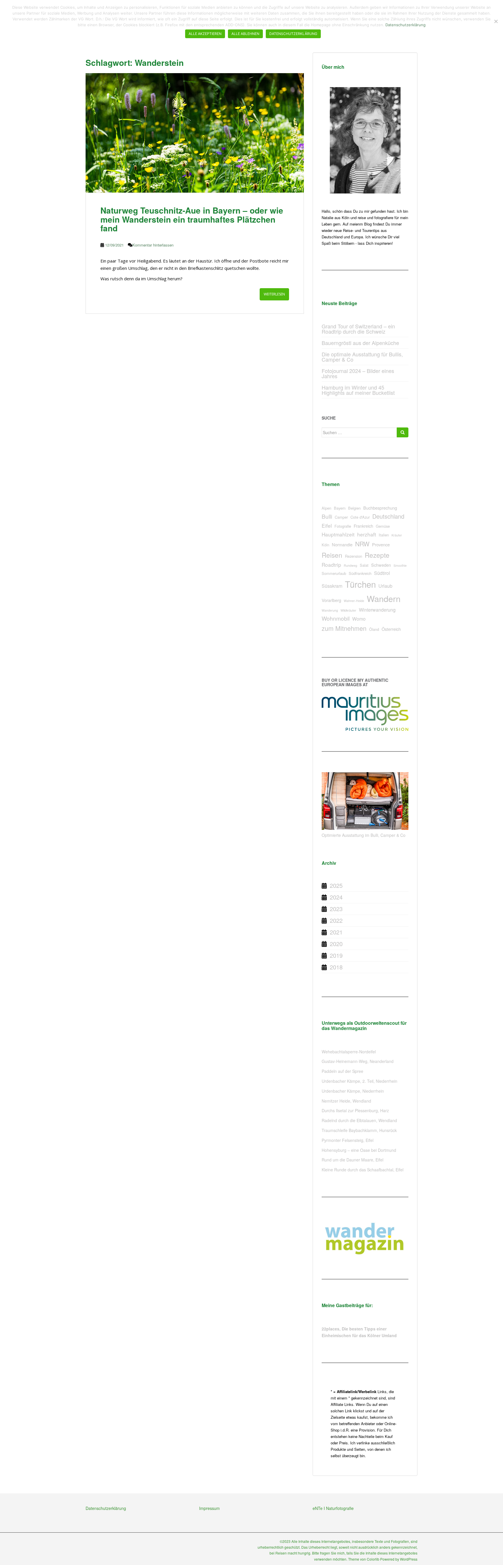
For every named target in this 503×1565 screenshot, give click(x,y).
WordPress (408, 1559)
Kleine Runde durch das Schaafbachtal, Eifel (362, 1170)
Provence (381, 544)
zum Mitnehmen (344, 628)
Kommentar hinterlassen (152, 245)
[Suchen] (402, 432)
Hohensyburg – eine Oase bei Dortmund (359, 1150)
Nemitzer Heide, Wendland (346, 1101)
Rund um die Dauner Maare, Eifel (352, 1160)
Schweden (381, 565)
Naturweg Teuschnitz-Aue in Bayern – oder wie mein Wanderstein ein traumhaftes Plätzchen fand (191, 219)
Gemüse (383, 526)
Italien (384, 535)
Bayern (340, 508)
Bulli (327, 516)
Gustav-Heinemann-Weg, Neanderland (358, 1061)
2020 (336, 943)
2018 (336, 967)
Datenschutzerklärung (106, 1508)
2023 (336, 908)
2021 (336, 932)
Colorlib (373, 1559)
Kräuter (397, 535)
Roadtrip (331, 564)
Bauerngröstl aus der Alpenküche (360, 342)
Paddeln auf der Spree (342, 1071)
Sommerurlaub (334, 573)
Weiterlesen (274, 294)
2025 (336, 885)
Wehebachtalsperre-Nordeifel (349, 1052)
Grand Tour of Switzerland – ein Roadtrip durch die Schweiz (358, 328)
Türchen (360, 584)
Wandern (384, 598)
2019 (336, 955)
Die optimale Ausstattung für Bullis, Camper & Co (362, 356)
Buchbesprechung (380, 508)
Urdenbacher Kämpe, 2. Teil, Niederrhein (359, 1081)
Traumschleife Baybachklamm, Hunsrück (359, 1130)
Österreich (391, 629)
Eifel (327, 525)
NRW (362, 543)
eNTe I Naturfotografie (333, 1508)
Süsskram (332, 585)
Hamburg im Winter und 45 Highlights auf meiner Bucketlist (358, 389)
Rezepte (377, 554)
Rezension (353, 556)
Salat (364, 565)
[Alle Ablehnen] (496, 21)
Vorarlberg (331, 600)
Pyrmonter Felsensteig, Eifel (347, 1140)
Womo (359, 618)
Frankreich (363, 526)
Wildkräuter (348, 610)
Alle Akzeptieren (205, 33)
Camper (341, 517)
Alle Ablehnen (245, 33)
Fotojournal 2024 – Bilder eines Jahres (358, 373)
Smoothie (400, 565)
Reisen (332, 554)
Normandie (342, 544)
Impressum (209, 1508)
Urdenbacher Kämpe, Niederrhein (353, 1091)
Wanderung (330, 610)
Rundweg (350, 565)
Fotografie (342, 526)
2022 (336, 920)
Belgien (354, 508)
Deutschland (388, 516)
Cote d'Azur (360, 517)
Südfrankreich (360, 573)
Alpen (326, 508)
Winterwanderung (377, 609)
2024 (336, 897)
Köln (325, 545)
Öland (374, 629)
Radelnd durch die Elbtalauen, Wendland (359, 1120)
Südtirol (382, 573)
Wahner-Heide (354, 600)
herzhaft (366, 534)
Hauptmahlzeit (338, 534)
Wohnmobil (336, 618)
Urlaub (385, 585)
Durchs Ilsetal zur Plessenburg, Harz (355, 1110)
